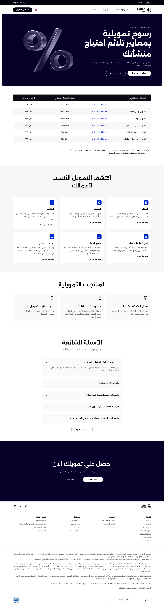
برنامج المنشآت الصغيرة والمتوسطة (32, 524)
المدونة (148, 524)
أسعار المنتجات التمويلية (20, 2)
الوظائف (148, 541)
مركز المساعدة (139, 2)
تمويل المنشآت (109, 524)
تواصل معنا (115, 73)
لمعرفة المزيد (142, 222)
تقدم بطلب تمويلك (100, 105)
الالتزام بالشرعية (145, 531)
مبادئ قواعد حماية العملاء (142, 600)
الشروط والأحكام (123, 600)
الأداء (78, 527)
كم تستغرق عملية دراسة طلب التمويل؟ (101, 362)
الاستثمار (111, 527)
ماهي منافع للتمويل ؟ (109, 383)
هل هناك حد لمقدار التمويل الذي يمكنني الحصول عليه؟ (94, 418)
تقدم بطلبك (93, 480)
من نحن (148, 2)
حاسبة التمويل (40, 520)
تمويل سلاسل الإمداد (107, 520)
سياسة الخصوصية (107, 600)
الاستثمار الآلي (75, 520)
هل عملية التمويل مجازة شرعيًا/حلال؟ (102, 395)
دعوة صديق (75, 524)
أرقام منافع (147, 527)
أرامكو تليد (42, 531)
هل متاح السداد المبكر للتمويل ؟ (104, 407)
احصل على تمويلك (139, 73)
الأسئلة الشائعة (145, 534)
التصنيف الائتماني (39, 527)
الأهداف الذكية (75, 531)
